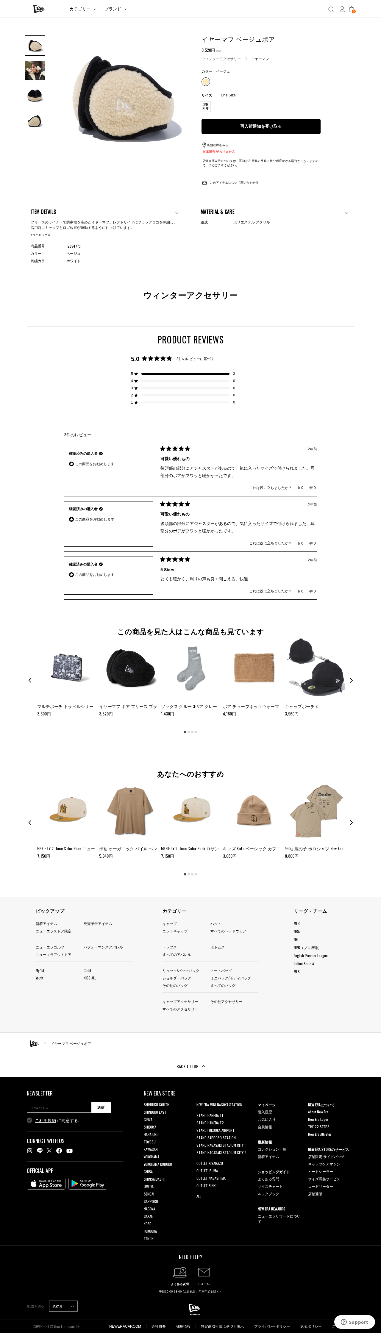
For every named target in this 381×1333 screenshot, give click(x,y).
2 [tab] (189, 732)
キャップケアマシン (324, 1163)
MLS (297, 971)
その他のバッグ (175, 985)
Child (87, 970)
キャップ (170, 923)
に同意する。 (58, 1120)
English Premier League (311, 955)
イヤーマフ (260, 59)
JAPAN (57, 1306)
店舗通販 (315, 1193)
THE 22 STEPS (319, 1126)
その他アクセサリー (226, 1001)
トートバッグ (221, 970)
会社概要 (159, 1326)
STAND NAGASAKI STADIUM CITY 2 (221, 1152)
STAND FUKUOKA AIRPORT (215, 1130)
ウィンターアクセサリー (221, 59)
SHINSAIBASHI (154, 1179)
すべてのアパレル (177, 954)
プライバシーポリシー (272, 1326)
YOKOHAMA (151, 1156)
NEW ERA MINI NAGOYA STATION (219, 1104)
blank (200, 1112)
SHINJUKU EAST (155, 1112)
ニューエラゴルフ (50, 946)
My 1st (40, 970)
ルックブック (268, 1193)
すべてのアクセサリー (180, 1008)
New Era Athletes (320, 1134)
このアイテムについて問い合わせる (234, 182)
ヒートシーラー (320, 1171)
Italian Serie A (304, 963)
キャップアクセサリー (180, 1001)
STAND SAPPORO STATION (216, 1137)
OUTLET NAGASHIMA (211, 1178)
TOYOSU (150, 1141)
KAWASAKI (151, 1149)
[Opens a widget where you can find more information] (354, 1322)
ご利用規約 (45, 1120)
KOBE (147, 1223)
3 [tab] (192, 732)
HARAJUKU (151, 1134)
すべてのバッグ (222, 985)
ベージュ (73, 253)
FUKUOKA (150, 1231)
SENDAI (149, 1193)
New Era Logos (318, 1119)
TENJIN (149, 1238)
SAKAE (148, 1216)
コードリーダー (320, 1186)
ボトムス (217, 946)
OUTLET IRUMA (207, 1170)
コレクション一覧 (272, 1148)
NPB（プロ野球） (307, 947)
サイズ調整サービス (324, 1178)
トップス (170, 946)
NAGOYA (149, 1208)
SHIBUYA (150, 1126)
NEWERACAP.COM (125, 1326)
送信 (100, 1107)
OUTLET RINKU (207, 1185)
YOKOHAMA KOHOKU (158, 1164)
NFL (296, 939)
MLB (297, 923)
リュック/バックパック (181, 970)
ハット (215, 923)
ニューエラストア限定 (53, 930)
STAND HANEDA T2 (210, 1122)
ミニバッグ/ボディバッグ (230, 977)
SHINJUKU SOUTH (156, 1104)
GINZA (148, 1119)
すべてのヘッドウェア (228, 930)
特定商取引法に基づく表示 (222, 1326)
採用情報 (183, 1326)
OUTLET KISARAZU (209, 1163)
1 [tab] (185, 732)
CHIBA (148, 1171)
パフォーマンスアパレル (103, 946)
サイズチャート (270, 1186)
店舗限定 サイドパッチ (326, 1156)
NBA (297, 931)
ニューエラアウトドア (53, 954)
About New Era (318, 1111)
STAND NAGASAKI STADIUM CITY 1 (221, 1145)
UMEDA (149, 1186)
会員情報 (265, 1126)
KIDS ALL (90, 977)
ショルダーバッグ (177, 977)
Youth (39, 977)
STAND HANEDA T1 (209, 1115)
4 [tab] (196, 732)
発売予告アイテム (98, 923)
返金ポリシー (311, 1326)
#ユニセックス (40, 235)
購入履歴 (265, 1111)
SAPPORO (151, 1201)
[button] (183, 374)
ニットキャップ (175, 930)
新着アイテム (46, 923)
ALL (198, 1196)
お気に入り (267, 1119)
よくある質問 (268, 1178)
